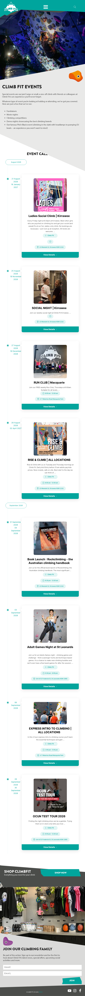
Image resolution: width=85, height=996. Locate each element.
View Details (49, 255)
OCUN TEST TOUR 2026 (49, 816)
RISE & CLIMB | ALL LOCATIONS (49, 460)
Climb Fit (50, 235)
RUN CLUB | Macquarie (49, 382)
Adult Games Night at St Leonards (50, 647)
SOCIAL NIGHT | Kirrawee (49, 308)
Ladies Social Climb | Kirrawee (49, 216)
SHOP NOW (61, 872)
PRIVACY (41, 992)
